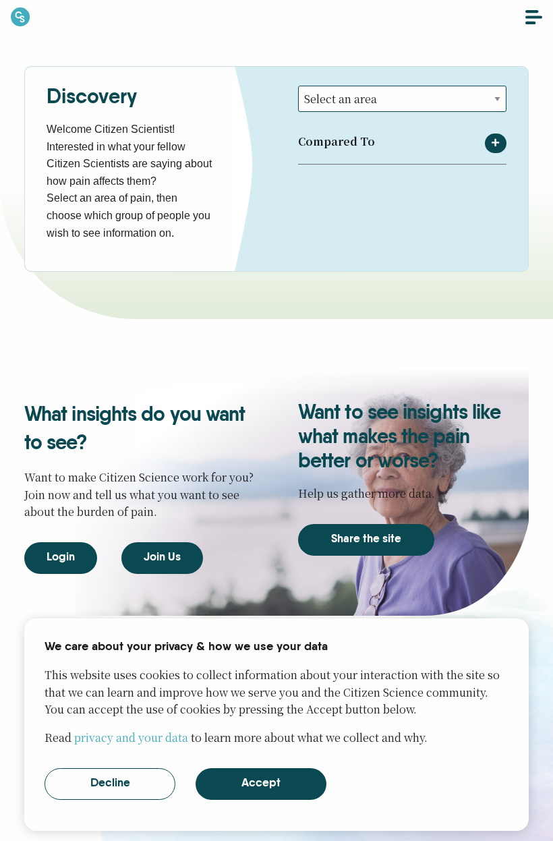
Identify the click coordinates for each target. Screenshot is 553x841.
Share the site (366, 539)
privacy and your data (131, 737)
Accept (261, 783)
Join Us (162, 557)
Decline (110, 783)
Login (61, 557)
